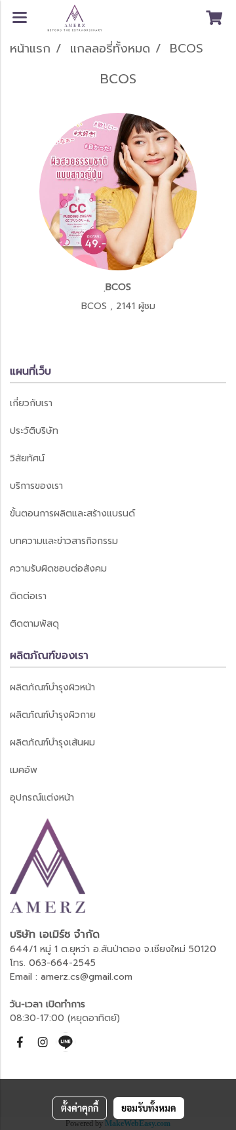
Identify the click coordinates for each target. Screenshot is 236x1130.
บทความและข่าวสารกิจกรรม (64, 541)
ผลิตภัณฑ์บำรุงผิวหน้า (52, 687)
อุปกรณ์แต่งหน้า (42, 798)
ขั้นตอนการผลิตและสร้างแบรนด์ (72, 513)
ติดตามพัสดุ (34, 624)
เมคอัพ (23, 770)
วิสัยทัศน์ (27, 458)
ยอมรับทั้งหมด (148, 1108)
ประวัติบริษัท (34, 431)
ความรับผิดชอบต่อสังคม (58, 568)
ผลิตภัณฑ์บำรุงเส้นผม (52, 742)
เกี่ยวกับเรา (31, 403)
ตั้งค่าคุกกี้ (79, 1108)
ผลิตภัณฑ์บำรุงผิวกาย (53, 715)
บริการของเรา (36, 486)
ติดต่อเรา (28, 596)
